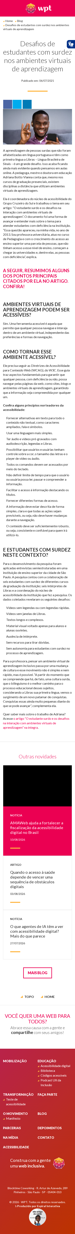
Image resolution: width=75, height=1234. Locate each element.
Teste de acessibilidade (16, 1101)
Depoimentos (50, 1128)
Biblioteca (48, 1070)
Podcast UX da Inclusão (51, 1082)
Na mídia (10, 1137)
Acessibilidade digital (55, 1066)
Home (9, 21)
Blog (20, 21)
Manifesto (13, 1118)
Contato (46, 1137)
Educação (47, 1061)
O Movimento (15, 1113)
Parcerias (12, 1128)
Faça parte (47, 1094)
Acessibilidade (16, 1147)
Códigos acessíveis (54, 1075)
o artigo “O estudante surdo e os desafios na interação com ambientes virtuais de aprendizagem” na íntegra (36, 723)
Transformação (18, 1094)
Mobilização (15, 1061)
